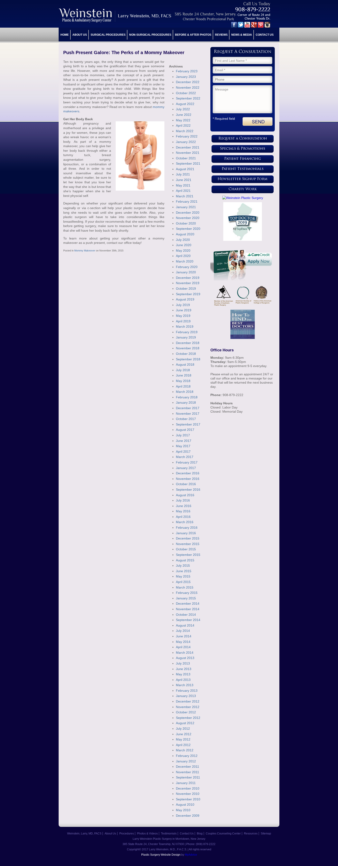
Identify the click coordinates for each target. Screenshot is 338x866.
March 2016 (184, 522)
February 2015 (187, 593)
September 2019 (188, 294)
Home (64, 34)
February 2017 (187, 462)
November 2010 (187, 794)
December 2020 (187, 212)
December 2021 (187, 147)
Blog (200, 833)
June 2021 (183, 180)
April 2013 (183, 680)
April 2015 (183, 582)
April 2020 (183, 256)
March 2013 (184, 685)
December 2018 (187, 343)
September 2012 (188, 718)
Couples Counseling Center (223, 833)
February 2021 (187, 201)
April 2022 (183, 125)
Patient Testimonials (243, 169)
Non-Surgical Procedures (150, 34)
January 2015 (186, 598)
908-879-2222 (252, 9)
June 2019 (183, 310)
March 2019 (184, 326)
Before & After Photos (193, 34)
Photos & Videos (147, 833)
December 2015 (187, 538)
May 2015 (183, 576)
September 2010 (188, 799)
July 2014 (183, 631)
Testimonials (169, 833)
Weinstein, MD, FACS (115, 15)
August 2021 (185, 169)
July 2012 (183, 728)
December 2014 (187, 603)
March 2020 (184, 261)
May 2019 (183, 316)
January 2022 (186, 142)
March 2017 (184, 457)
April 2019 (183, 321)
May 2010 (183, 810)
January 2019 (186, 337)
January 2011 (186, 783)
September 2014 (188, 620)
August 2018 (185, 364)
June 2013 (183, 669)
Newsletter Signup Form (242, 179)
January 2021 (186, 207)
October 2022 (186, 93)
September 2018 (188, 359)
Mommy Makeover (84, 250)
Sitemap (266, 833)
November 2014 (187, 609)
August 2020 (185, 234)
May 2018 (183, 381)
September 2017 (188, 424)
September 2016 (188, 489)
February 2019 (187, 332)
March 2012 (184, 750)
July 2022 (183, 109)
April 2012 (183, 745)
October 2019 (186, 288)
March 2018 (184, 392)
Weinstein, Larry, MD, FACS (84, 833)
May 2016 (183, 511)
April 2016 (183, 517)
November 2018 (187, 348)
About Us (79, 34)
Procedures (126, 833)
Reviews (221, 34)
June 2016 (183, 506)
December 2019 (187, 278)
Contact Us (265, 34)
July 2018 (183, 370)
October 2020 (186, 223)
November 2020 (187, 218)
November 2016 (187, 479)
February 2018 (187, 397)
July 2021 (183, 174)
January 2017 (186, 468)
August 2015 (185, 560)
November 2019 (187, 283)
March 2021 (184, 196)
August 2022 (185, 104)
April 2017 (183, 451)
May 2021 (183, 185)
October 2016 (186, 484)
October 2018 (186, 354)
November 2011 (187, 772)
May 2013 (183, 674)
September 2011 (188, 777)
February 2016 (187, 527)
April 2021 (183, 190)
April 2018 (183, 386)
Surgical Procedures (108, 34)
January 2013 (186, 696)
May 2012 (183, 739)
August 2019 (185, 299)
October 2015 (186, 549)
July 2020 (183, 240)
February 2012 (187, 756)
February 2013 (187, 690)
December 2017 (187, 408)
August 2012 (185, 723)
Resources (251, 833)
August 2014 (185, 625)
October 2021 (186, 158)
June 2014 (183, 636)
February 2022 (187, 136)
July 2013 (183, 663)
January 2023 (186, 77)
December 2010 (187, 788)
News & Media (241, 34)
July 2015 (183, 565)
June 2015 (183, 571)
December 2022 (187, 82)
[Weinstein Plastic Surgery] (242, 198)
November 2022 (187, 87)
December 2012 (187, 701)
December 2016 (187, 473)
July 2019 (183, 305)
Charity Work (243, 189)
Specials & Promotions (242, 149)
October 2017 (186, 419)
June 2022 (183, 115)
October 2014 (186, 614)
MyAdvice (191, 854)
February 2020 (187, 267)
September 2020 (188, 228)
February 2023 (187, 71)
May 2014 (183, 642)
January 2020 (186, 272)
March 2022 (184, 131)
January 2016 (186, 533)
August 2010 (185, 804)
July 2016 (183, 500)
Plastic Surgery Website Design (160, 854)
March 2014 (184, 652)
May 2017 (183, 446)
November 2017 (187, 413)
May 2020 (183, 250)
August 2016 (185, 495)
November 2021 (187, 153)
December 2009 (187, 815)
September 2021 (188, 163)
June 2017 (183, 441)
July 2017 (183, 435)
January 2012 (186, 761)
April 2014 (183, 647)
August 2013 (185, 658)
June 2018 (183, 375)
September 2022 (188, 98)
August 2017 (185, 430)
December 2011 (187, 766)
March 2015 (184, 587)
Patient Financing (242, 159)
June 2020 (183, 245)
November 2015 (187, 544)
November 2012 (187, 707)
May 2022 (183, 120)
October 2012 (186, 712)
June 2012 (183, 734)
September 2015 (188, 555)
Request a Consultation (242, 138)
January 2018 (186, 402)
